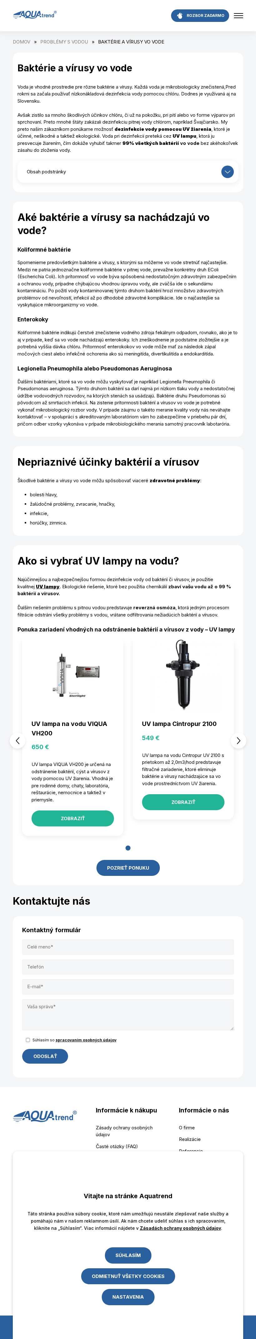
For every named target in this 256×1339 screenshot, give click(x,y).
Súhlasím (128, 1255)
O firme (187, 1128)
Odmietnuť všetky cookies (128, 1276)
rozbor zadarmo (205, 15)
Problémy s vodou (64, 42)
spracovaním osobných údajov (86, 1040)
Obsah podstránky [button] (46, 172)
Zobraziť (73, 818)
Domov (21, 42)
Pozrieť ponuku (128, 868)
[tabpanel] (72, 741)
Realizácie (190, 1139)
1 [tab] (128, 848)
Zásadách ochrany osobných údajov (180, 1228)
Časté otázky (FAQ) (117, 1146)
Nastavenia (128, 1297)
